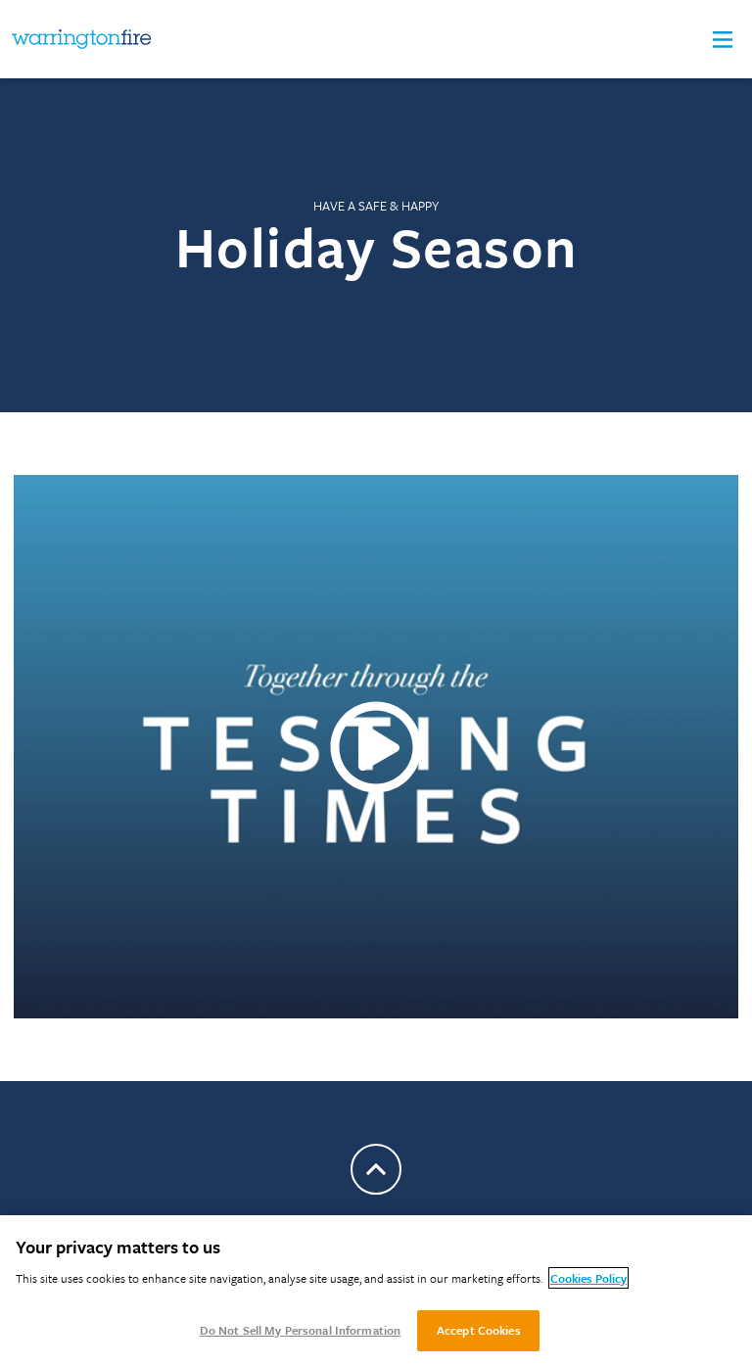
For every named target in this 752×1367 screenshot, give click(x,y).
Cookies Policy (588, 1278)
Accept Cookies (479, 1330)
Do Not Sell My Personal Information (300, 1330)
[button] (722, 40)
